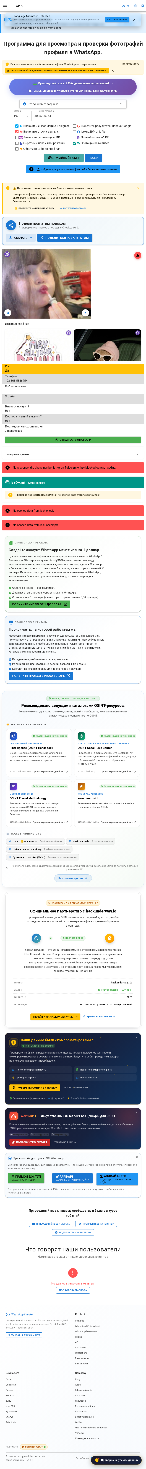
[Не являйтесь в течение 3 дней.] (136, 1037)
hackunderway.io (34, 1446)
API (76, 1342)
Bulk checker (81, 1363)
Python (9, 1390)
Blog (77, 1379)
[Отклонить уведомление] (112, 70)
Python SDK (11, 1411)
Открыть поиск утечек (97, 1016)
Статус (9, 1417)
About (78, 1384)
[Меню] (5, 5)
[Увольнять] (134, 19)
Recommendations (85, 1406)
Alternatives (81, 1411)
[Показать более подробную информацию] (120, 104)
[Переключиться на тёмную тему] (135, 5)
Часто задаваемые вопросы (91, 1427)
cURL (8, 1400)
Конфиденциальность (87, 1438)
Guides (78, 1422)
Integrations (81, 1353)
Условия (80, 1433)
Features (79, 1320)
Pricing (78, 1336)
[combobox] (21, 116)
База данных (82, 1358)
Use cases (80, 1347)
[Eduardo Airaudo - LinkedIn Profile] (142, 5)
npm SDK (10, 1406)
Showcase (80, 1400)
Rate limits (11, 1422)
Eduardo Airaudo (83, 1390)
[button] (27, 116)
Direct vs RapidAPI (84, 1417)
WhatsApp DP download (87, 1326)
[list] (73, 398)
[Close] (138, 188)
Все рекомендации (71, 878)
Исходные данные (17, 454)
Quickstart (11, 1384)
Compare (80, 1395)
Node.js (10, 1395)
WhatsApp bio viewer (86, 1331)
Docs (8, 1379)
